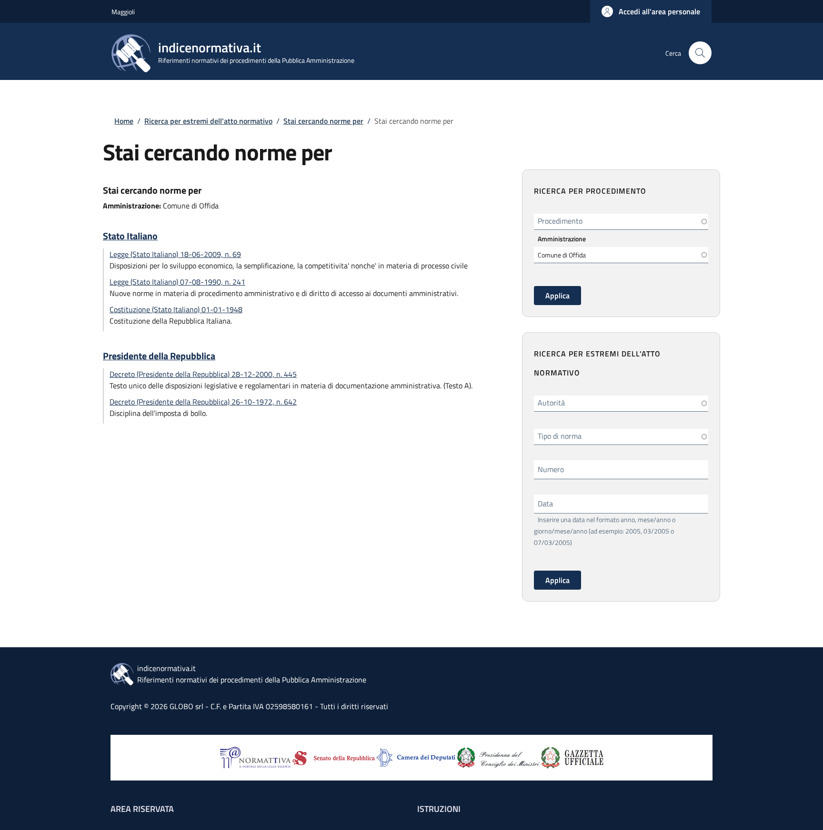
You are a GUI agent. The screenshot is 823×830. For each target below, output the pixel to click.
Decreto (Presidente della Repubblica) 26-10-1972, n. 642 (203, 401)
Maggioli (123, 12)
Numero (551, 469)
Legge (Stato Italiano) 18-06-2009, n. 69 (175, 254)
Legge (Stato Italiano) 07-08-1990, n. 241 (177, 281)
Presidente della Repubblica (159, 356)
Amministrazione (562, 239)
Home (123, 121)
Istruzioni (439, 808)
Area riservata (142, 808)
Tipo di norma (560, 436)
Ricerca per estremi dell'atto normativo (208, 121)
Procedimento (560, 221)
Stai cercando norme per (323, 121)
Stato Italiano (130, 236)
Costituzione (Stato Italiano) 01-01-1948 (176, 309)
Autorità (551, 402)
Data (545, 503)
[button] (651, 11)
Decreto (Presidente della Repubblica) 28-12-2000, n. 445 (203, 374)
